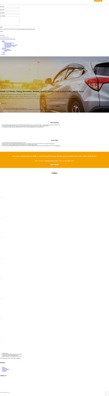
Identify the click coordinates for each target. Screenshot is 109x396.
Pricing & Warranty (5, 369)
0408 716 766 (71, 160)
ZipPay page (58, 145)
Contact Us (4, 371)
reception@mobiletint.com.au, (51, 160)
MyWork (18, 358)
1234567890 (3, 54)
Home (3, 367)
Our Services (4, 368)
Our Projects (4, 370)
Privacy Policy (22, 29)
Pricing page (52, 143)
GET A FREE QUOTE (54, 164)
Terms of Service (30, 29)
